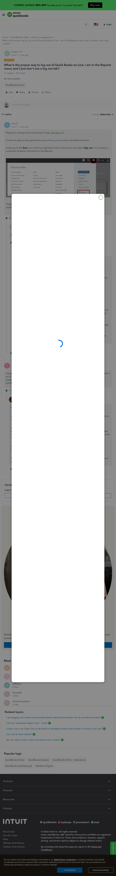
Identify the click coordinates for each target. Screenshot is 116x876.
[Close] (101, 197)
